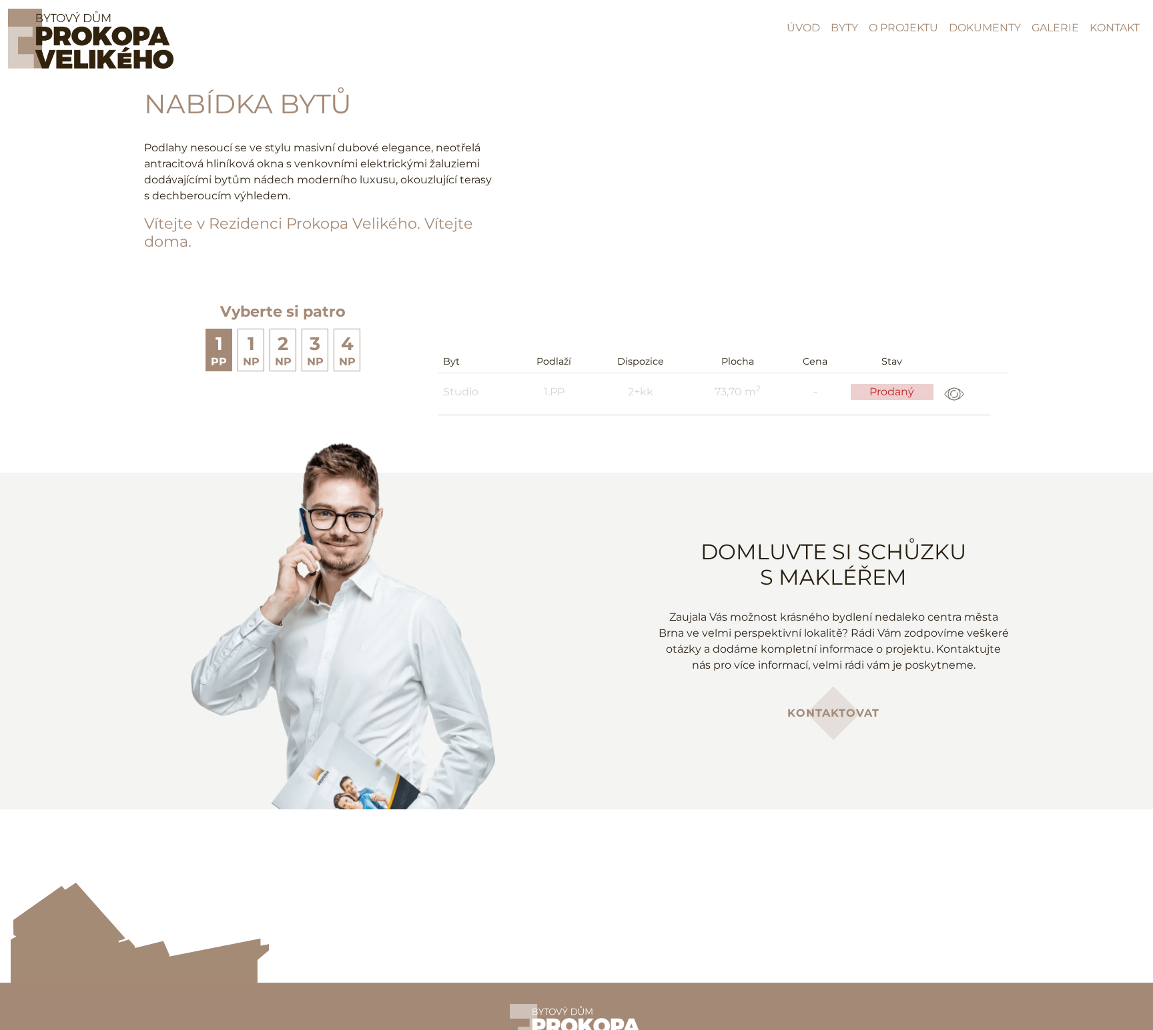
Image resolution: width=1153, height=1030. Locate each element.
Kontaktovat (833, 713)
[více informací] (954, 393)
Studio (460, 391)
